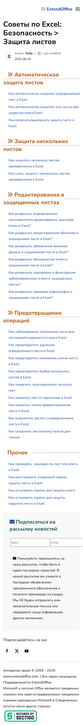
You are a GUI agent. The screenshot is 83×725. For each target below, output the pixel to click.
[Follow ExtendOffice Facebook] (7, 651)
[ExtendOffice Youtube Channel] (26, 651)
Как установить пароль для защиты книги (42, 490)
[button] (78, 8)
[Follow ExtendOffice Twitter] (17, 651)
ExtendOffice (59, 9)
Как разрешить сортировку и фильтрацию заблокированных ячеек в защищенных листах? (42, 278)
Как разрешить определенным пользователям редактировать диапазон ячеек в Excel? (41, 219)
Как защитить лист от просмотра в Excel (40, 397)
